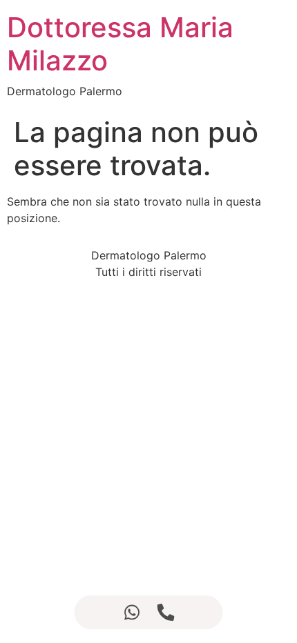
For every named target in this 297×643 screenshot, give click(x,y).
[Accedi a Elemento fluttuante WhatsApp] (131, 612)
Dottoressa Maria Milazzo (120, 43)
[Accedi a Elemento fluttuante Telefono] (165, 612)
